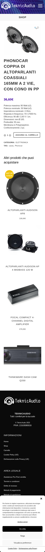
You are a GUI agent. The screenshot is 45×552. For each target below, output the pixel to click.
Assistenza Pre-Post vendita (15, 477)
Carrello (7, 450)
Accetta (22, 529)
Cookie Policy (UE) (11, 455)
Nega (22, 536)
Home (6, 441)
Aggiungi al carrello (27, 135)
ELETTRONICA (22, 142)
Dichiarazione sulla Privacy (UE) (16, 459)
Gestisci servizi (23, 522)
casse (11, 146)
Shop (6, 446)
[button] (41, 498)
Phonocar (18, 146)
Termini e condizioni (11, 481)
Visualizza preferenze (22, 543)
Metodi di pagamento (12, 490)
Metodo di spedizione (12, 495)
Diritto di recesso (10, 486)
